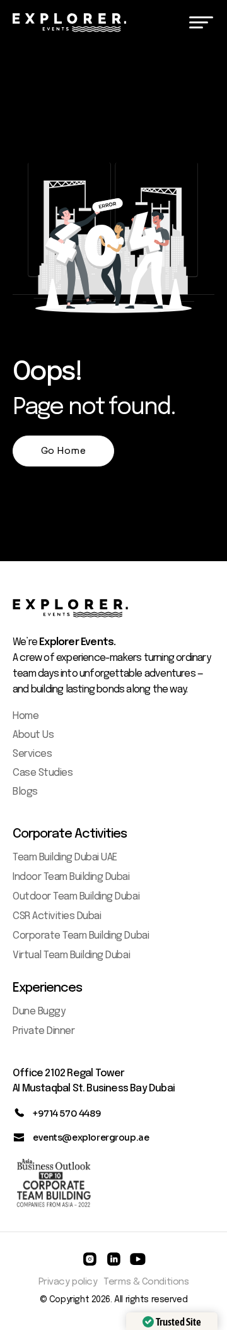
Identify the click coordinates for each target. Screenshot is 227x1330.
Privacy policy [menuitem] (68, 1282)
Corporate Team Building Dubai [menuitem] (81, 935)
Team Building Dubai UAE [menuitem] (65, 857)
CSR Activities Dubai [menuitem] (57, 916)
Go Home (63, 450)
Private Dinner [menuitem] (43, 1031)
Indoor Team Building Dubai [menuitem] (71, 877)
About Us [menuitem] (33, 735)
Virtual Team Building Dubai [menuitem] (71, 955)
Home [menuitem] (25, 716)
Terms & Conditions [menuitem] (146, 1282)
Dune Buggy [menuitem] (39, 1011)
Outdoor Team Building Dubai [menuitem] (76, 896)
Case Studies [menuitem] (43, 773)
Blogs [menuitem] (25, 792)
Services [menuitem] (32, 754)
